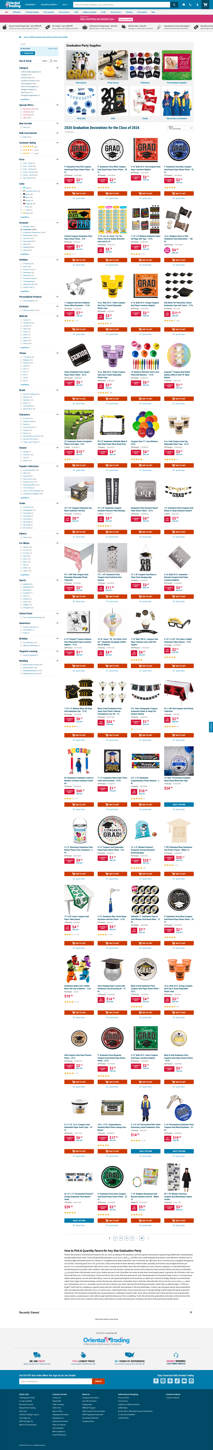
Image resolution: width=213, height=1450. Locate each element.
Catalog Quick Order (27, 1397)
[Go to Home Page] (20, 37)
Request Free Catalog (27, 1408)
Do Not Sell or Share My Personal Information (135, 1411)
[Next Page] (148, 1238)
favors (90, 1263)
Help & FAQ (56, 1401)
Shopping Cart (57, 1418)
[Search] (174, 5)
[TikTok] (177, 1380)
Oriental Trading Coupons (29, 1414)
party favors (118, 1257)
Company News (88, 1421)
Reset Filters (52, 48)
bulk (114, 1269)
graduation (100, 1263)
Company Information (90, 1397)
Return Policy (57, 1411)
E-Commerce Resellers (126, 1414)
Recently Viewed (29, 1312)
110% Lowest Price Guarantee (93, 1411)
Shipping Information (60, 1414)
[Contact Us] (190, 4)
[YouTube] (184, 1380)
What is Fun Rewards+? (28, 1424)
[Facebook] (156, 1380)
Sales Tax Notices (59, 1424)
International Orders (60, 1421)
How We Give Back (89, 1401)
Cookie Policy (123, 1418)
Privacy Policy (123, 1397)
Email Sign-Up (24, 1418)
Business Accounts (26, 1404)
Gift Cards (23, 1411)
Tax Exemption (58, 1428)
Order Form (56, 1408)
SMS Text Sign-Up (26, 1421)
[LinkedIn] (163, 1380)
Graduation (28, 53)
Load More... (25, 99)
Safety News (122, 1408)
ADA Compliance (58, 1431)
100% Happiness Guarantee (92, 1414)
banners (83, 1284)
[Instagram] (191, 1380)
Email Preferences (59, 1435)
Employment (87, 1404)
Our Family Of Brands (90, 1418)
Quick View (80, 198)
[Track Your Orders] (184, 4)
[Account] (197, 4)
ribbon (95, 1290)
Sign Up (98, 1381)
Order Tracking (58, 1404)
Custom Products (172, 1397)
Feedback (211, 727)
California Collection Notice (128, 1404)
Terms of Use (123, 1401)
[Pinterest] (170, 1380)
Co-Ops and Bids (25, 1401)
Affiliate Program (88, 1408)
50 (142, 1238)
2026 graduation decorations (170, 1281)
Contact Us (56, 1397)
